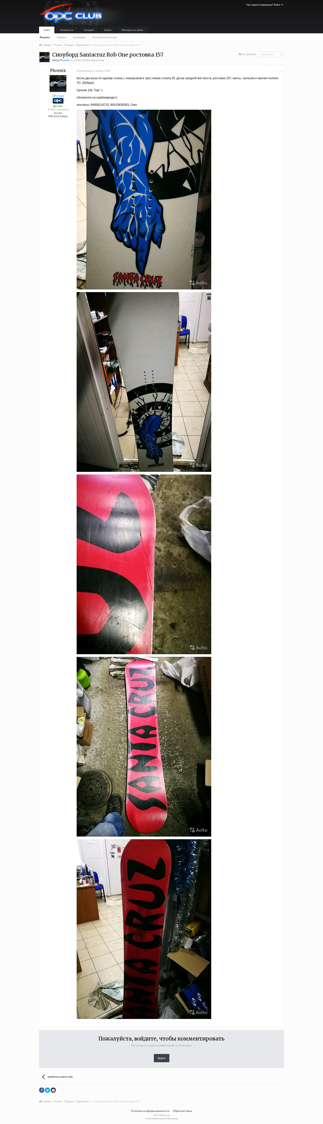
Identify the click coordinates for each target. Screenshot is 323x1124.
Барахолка (97, 60)
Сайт (47, 29)
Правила (61, 37)
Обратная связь (182, 1110)
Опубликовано (93, 70)
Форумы (45, 37)
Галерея (89, 29)
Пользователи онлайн (104, 37)
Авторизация (249, 54)
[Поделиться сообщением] (280, 71)
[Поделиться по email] (53, 1090)
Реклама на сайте (132, 29)
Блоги (107, 29)
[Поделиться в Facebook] (41, 1090)
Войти (161, 1058)
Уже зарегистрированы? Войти (264, 4)
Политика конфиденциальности (150, 1110)
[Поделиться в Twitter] (47, 1090)
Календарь (79, 37)
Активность (66, 29)
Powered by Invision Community (161, 1118)
